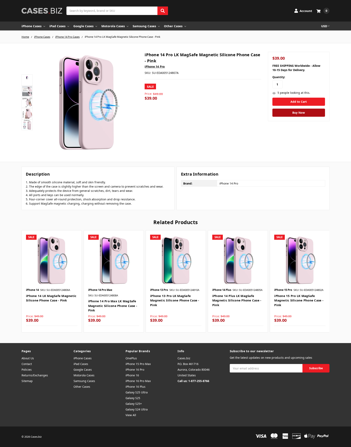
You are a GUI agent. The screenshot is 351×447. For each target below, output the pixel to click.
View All (131, 415)
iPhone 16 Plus (135, 387)
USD (324, 26)
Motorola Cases (113, 26)
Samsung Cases (144, 26)
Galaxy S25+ (134, 404)
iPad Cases (57, 26)
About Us (28, 358)
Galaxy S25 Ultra (137, 392)
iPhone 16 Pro (135, 369)
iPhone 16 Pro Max (138, 381)
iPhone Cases (31, 26)
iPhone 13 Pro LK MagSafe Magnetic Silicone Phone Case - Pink (174, 300)
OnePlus (131, 358)
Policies (27, 369)
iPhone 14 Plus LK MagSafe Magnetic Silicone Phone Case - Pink (236, 300)
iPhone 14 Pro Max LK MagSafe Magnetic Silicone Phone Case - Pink (112, 305)
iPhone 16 (132, 375)
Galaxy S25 (133, 398)
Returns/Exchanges (35, 375)
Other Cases (173, 26)
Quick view (51, 260)
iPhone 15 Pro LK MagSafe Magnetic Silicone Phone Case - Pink (298, 300)
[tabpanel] (52, 281)
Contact (27, 364)
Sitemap (27, 381)
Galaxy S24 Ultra (137, 409)
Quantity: (278, 77)
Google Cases (83, 26)
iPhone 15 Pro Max (138, 364)
